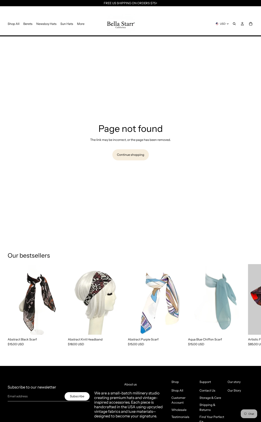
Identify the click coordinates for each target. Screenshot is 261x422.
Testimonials (180, 417)
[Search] (234, 24)
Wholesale (178, 410)
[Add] (58, 328)
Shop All (177, 390)
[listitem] (80, 23)
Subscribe (77, 396)
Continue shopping (130, 155)
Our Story (234, 390)
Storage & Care (210, 398)
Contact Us (207, 390)
